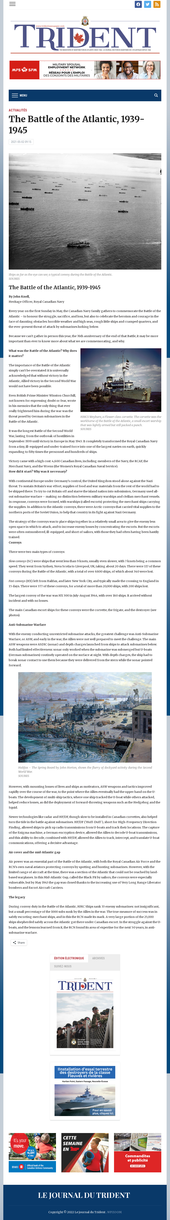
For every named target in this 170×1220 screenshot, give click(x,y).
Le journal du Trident (84, 1195)
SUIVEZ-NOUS (63, 966)
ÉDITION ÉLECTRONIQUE (69, 958)
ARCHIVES (98, 958)
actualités (18, 110)
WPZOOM (114, 1212)
